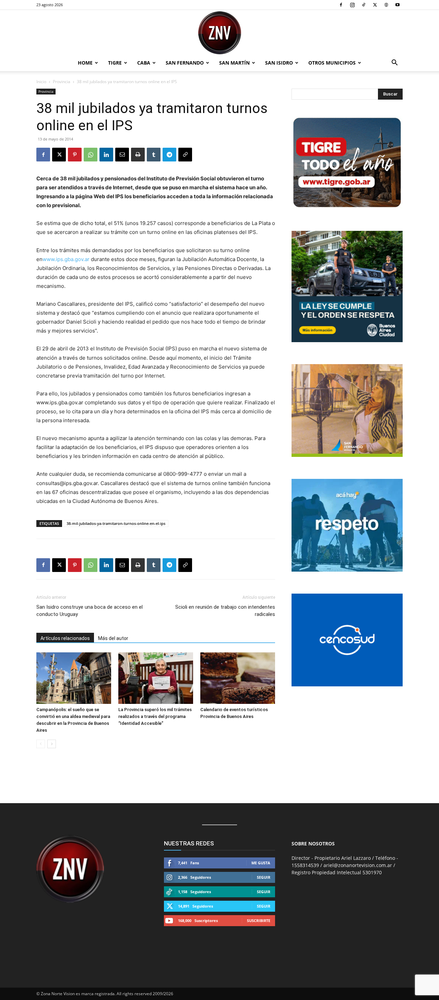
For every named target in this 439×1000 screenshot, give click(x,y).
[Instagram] (352, 5)
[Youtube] (397, 5)
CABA (143, 62)
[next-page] (51, 744)
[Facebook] (341, 5)
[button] (394, 63)
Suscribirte (258, 920)
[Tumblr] (154, 154)
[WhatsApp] (90, 154)
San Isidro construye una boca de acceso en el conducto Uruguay (89, 610)
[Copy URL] (185, 154)
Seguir (263, 877)
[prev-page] (40, 744)
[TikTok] (363, 5)
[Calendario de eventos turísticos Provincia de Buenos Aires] (237, 678)
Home (85, 62)
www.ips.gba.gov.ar (66, 259)
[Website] (386, 5)
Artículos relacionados (65, 638)
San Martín (234, 62)
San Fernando (185, 62)
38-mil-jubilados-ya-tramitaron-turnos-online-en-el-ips (116, 523)
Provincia (61, 82)
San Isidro (279, 62)
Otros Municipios (332, 62)
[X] (375, 5)
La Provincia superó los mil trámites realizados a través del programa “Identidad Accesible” (155, 716)
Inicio (41, 82)
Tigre (115, 62)
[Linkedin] (106, 154)
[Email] (122, 154)
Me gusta (260, 862)
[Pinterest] (75, 154)
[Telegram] (169, 154)
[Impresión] (138, 154)
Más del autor (113, 638)
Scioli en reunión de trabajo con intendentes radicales (225, 610)
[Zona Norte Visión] (219, 32)
